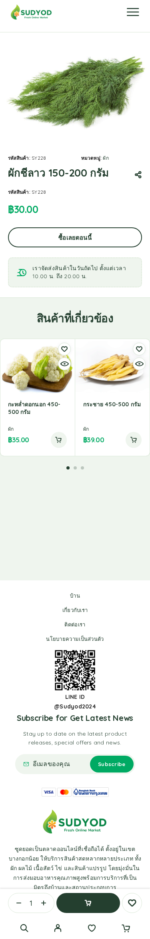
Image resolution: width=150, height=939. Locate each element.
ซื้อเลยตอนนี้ (74, 237)
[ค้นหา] (24, 928)
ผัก (105, 158)
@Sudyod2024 (75, 706)
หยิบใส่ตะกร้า (88, 903)
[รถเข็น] (126, 929)
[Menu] (133, 12)
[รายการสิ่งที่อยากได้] (92, 929)
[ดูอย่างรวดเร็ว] (64, 363)
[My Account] (58, 929)
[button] (59, 440)
